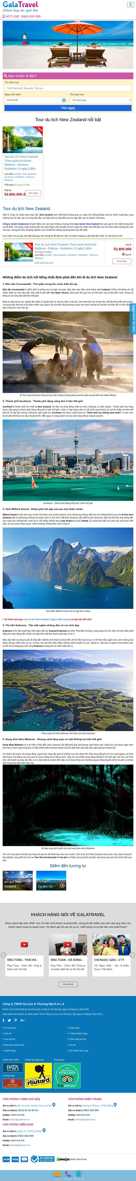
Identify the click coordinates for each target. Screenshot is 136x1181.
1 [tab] (68, 66)
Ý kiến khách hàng (78, 1033)
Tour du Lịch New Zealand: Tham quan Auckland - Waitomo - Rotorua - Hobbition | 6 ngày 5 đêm (21, 162)
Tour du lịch (9, 1039)
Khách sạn (74, 1028)
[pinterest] (16, 1020)
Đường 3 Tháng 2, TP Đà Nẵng (98, 1105)
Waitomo (8, 180)
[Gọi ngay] (68, 1174)
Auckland (9, 177)
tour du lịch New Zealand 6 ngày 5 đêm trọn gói (47, 619)
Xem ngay (33, 193)
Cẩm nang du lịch (77, 1039)
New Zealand (29, 174)
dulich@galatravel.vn (20, 1119)
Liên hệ (7, 1033)
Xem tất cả (68, 984)
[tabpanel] (68, 45)
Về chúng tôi (10, 1028)
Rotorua (30, 177)
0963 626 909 (31, 16)
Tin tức (72, 1045)
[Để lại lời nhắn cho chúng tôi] (57, 1174)
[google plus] (23, 1020)
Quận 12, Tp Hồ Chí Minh (30, 1131)
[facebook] (3, 1020)
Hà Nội (17, 174)
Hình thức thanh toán (14, 1045)
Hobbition (20, 177)
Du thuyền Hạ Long (78, 1050)
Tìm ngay (68, 108)
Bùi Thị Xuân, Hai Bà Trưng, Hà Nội (35, 1105)
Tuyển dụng (10, 1050)
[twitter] (9, 1020)
